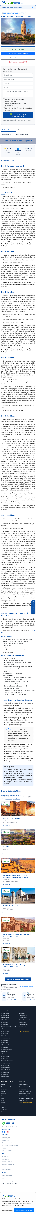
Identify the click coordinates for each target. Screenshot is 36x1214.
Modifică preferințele (7, 1210)
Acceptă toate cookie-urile (24, 1210)
